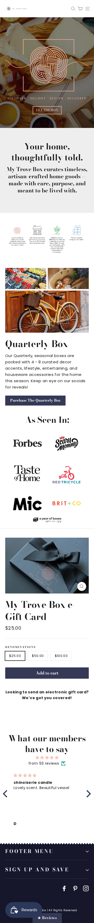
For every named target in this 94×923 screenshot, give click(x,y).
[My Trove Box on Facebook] (64, 888)
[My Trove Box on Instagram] (86, 888)
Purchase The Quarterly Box (35, 400)
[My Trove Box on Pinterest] (75, 888)
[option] (47, 72)
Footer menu (29, 851)
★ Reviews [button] (47, 918)
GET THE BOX (47, 110)
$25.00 (15, 655)
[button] (6, 793)
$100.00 (61, 655)
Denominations (20, 647)
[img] (47, 757)
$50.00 (38, 655)
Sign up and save (37, 869)
